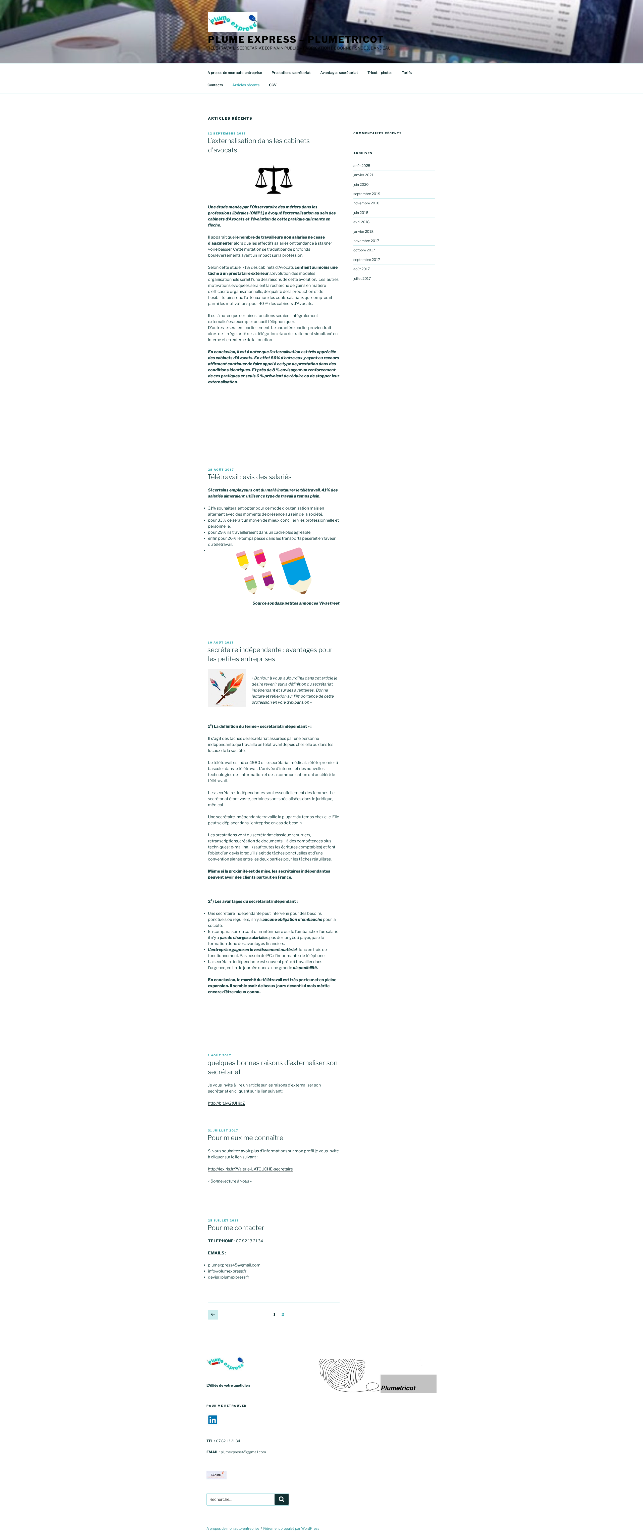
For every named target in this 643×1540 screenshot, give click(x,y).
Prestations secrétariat (291, 72)
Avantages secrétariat (339, 72)
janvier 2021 (363, 175)
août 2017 (361, 269)
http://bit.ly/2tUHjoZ (226, 1103)
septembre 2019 (366, 194)
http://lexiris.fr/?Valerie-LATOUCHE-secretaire (250, 1169)
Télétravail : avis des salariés (249, 477)
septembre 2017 (366, 259)
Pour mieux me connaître (245, 1138)
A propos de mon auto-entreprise (234, 72)
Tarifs (407, 72)
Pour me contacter (235, 1228)
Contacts (215, 85)
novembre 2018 (366, 203)
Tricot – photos (379, 72)
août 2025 (361, 165)
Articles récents (245, 85)
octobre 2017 (364, 250)
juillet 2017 (362, 278)
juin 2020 (361, 184)
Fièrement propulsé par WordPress (291, 1528)
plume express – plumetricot (296, 39)
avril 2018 (361, 222)
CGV (273, 85)
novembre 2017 (366, 241)
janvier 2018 (363, 231)
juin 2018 (360, 212)
